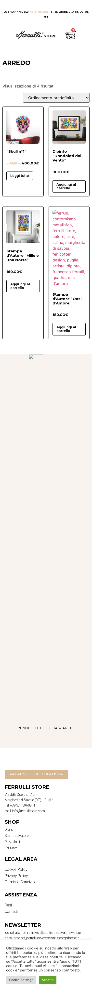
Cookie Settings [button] (21, 980)
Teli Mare (11, 848)
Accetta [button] (47, 980)
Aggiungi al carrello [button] (66, 186)
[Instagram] (32, 741)
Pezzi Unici (12, 842)
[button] (36, 774)
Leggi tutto (19, 175)
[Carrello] (69, 35)
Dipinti (9, 829)
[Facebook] (45, 741)
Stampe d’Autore (16, 836)
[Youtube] (59, 741)
